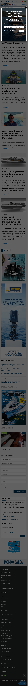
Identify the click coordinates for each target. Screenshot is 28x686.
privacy (13, 30)
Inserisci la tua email (9, 23)
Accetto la (10, 30)
